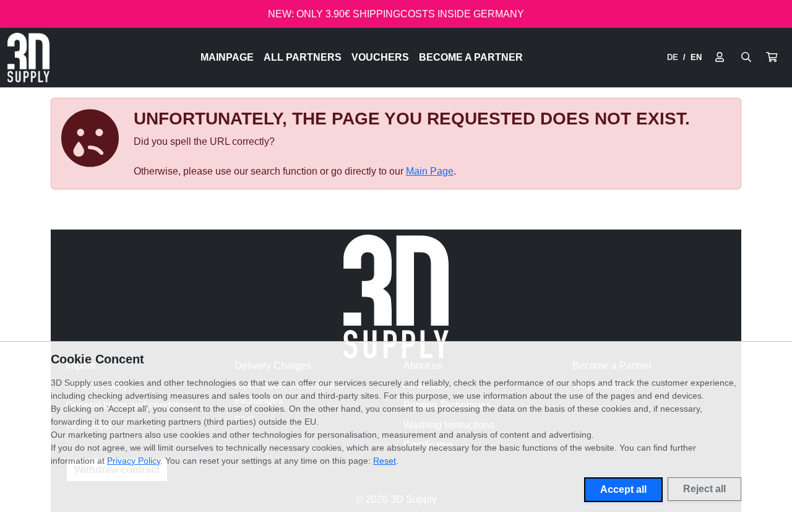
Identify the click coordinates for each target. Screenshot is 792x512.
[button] (772, 57)
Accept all (623, 489)
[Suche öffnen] (746, 57)
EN (696, 57)
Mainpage (227, 57)
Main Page (430, 171)
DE (672, 57)
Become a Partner (471, 57)
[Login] (719, 57)
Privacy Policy (133, 461)
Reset (384, 461)
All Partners (303, 57)
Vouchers (380, 57)
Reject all (704, 489)
